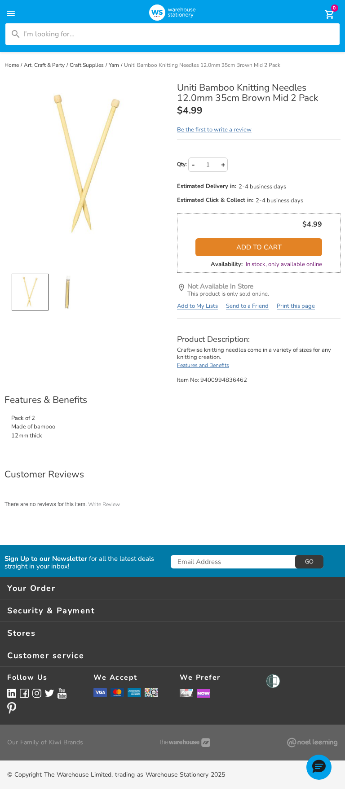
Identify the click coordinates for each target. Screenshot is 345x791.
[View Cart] (323, 14)
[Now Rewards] (203, 693)
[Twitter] (49, 692)
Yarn (114, 65)
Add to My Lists (197, 306)
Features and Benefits (203, 365)
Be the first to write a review (214, 130)
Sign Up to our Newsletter (45, 559)
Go (309, 562)
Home (12, 65)
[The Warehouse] (185, 742)
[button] (319, 767)
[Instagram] (36, 693)
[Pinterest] (11, 708)
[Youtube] (62, 693)
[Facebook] (24, 693)
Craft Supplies (87, 65)
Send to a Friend (247, 306)
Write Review (104, 504)
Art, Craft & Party (45, 65)
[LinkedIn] (11, 693)
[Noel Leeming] (312, 742)
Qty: (182, 164)
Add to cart (259, 247)
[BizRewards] (186, 692)
